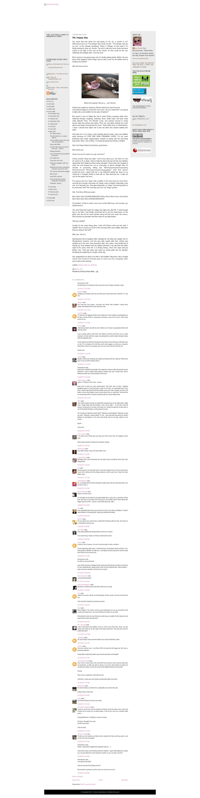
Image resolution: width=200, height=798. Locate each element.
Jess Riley (81, 530)
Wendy (80, 326)
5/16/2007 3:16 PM (83, 465)
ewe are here (82, 434)
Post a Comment (77, 776)
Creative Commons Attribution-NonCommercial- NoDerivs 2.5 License (142, 141)
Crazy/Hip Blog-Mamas (55, 67)
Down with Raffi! (55, 144)
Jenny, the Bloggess (84, 584)
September (53, 121)
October (52, 119)
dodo (79, 698)
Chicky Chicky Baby (139, 48)
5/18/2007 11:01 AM (84, 731)
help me (87, 265)
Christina (80, 313)
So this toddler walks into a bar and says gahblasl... (59, 141)
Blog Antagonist (82, 576)
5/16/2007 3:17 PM (83, 478)
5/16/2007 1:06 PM (83, 431)
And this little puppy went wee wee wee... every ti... (59, 147)
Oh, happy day (54, 158)
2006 (50, 198)
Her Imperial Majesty (84, 707)
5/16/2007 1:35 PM (83, 445)
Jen (79, 508)
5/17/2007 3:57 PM (83, 658)
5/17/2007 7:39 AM (83, 605)
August (52, 124)
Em (79, 468)
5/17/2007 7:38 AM (83, 590)
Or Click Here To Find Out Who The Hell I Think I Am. (143, 64)
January (52, 194)
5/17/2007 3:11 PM (83, 643)
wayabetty (81, 637)
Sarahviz (80, 292)
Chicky (80, 265)
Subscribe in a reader (139, 67)
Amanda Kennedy (83, 661)
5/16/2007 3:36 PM (83, 505)
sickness (94, 265)
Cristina (80, 646)
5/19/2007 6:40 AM (83, 756)
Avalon (80, 357)
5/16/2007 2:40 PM (83, 454)
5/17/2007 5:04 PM (83, 682)
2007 (50, 111)
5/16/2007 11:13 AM (84, 364)
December (53, 113)
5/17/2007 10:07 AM (84, 634)
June (51, 129)
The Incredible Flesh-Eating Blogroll (142, 107)
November (53, 116)
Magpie (80, 302)
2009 (50, 106)
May (51, 131)
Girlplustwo (81, 686)
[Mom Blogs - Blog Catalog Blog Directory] (58, 89)
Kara (79, 608)
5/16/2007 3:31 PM (83, 488)
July (51, 126)
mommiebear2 (82, 481)
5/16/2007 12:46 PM (84, 398)
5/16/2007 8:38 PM (83, 526)
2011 (50, 101)
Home (100, 780)
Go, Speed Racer (55, 133)
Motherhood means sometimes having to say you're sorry (59, 168)
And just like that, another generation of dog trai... (58, 180)
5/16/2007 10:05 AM (84, 288)
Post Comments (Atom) (88, 784)
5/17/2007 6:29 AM (83, 581)
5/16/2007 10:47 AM (84, 310)
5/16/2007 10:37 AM (84, 299)
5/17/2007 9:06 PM (83, 695)
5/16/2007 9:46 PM (83, 539)
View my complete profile (140, 58)
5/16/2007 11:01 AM (84, 323)
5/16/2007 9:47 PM (83, 556)
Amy (79, 593)
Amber (80, 542)
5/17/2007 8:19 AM (83, 622)
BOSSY (80, 519)
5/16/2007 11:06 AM (84, 353)
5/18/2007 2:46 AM (83, 704)
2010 (50, 104)
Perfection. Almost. (56, 183)
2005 (50, 200)
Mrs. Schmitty (82, 625)
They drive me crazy (56, 160)
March (52, 189)
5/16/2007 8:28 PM (83, 516)
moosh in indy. (82, 734)
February (53, 192)
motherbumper (82, 380)
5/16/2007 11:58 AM (84, 377)
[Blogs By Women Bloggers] (47, 86)
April (51, 187)
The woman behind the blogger (60, 171)
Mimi (79, 401)
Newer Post (76, 780)
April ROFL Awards (56, 176)
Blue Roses (53, 174)
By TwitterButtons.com (139, 125)
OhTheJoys (81, 449)
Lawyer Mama (82, 457)
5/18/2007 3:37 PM (83, 741)
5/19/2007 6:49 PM (83, 773)
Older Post (124, 780)
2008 (50, 109)
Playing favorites (55, 151)
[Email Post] (96, 271)
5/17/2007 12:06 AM (84, 573)
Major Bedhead (82, 491)
